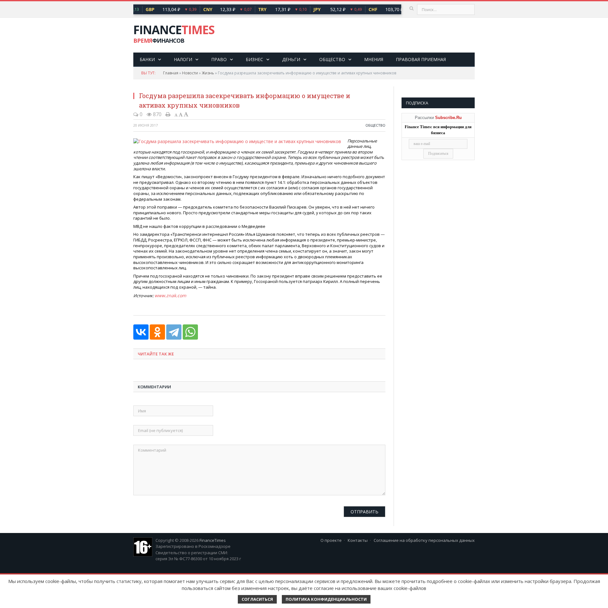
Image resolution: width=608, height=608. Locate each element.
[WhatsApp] (190, 331)
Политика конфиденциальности (326, 599)
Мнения (373, 59)
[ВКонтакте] (141, 331)
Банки (147, 59)
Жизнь (208, 73)
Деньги (291, 59)
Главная (170, 73)
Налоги (183, 59)
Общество (332, 59)
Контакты (358, 539)
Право (219, 59)
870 (157, 114)
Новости (190, 73)
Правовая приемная (421, 59)
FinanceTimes (213, 539)
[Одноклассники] (157, 331)
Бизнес (254, 59)
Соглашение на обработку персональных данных (424, 539)
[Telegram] (173, 331)
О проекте (331, 539)
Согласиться (257, 599)
